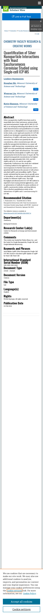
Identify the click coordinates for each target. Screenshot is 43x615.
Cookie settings (14, 590)
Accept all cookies (21, 601)
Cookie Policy (29, 593)
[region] (21, 592)
